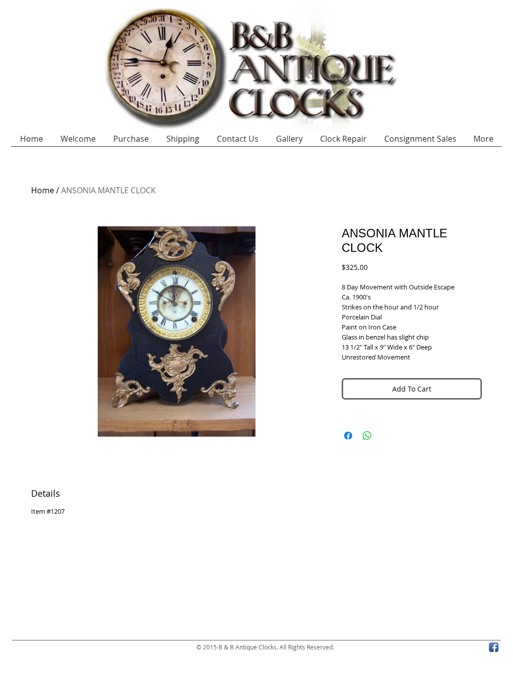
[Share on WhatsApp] (367, 436)
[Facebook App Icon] (493, 647)
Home (42, 190)
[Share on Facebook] (348, 436)
